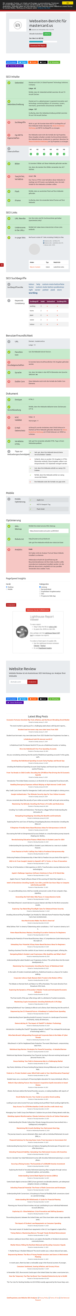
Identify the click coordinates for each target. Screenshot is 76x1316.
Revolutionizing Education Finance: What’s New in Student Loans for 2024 (38, 839)
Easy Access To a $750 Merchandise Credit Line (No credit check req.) (38, 1106)
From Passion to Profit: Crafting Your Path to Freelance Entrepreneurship (38, 851)
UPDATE (47, 34)
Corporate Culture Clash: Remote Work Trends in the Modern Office (38, 978)
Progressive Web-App (48, 596)
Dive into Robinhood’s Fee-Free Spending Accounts (38, 749)
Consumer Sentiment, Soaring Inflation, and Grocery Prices (38, 1266)
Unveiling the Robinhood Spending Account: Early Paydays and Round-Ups (38, 761)
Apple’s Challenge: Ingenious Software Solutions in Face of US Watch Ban (38, 873)
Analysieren (11, 605)
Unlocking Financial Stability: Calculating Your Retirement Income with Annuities (38, 1152)
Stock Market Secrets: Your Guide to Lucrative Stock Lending (38, 1097)
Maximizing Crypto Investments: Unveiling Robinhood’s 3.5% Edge (38, 1002)
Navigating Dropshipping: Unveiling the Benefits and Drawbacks (38, 816)
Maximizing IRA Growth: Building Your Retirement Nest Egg (38, 1128)
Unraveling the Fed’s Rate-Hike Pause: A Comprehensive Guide (38, 897)
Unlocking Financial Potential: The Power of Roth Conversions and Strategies (38, 1187)
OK (68, 3)
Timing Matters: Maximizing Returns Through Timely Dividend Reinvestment (38, 1233)
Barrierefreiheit (46, 589)
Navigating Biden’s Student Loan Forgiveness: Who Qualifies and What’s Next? (38, 954)
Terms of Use (54, 1298)
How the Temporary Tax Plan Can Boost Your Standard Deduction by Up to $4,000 (38, 1276)
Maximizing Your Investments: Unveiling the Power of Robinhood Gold (38, 966)
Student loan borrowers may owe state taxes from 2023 (38, 729)
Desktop (10, 587)
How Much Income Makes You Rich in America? (38, 920)
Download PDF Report (37, 45)
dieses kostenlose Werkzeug (38, 141)
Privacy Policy (43, 1298)
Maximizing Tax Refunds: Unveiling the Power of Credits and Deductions (38, 804)
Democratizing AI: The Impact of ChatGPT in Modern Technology (38, 1023)
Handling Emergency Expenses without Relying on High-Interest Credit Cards (38, 784)
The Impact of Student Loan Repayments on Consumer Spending (38, 1223)
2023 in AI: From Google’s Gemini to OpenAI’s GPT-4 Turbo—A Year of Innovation (38, 861)
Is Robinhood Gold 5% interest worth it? (38, 739)
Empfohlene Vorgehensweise (50, 591)
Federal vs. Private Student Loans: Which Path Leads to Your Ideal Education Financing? (38, 1073)
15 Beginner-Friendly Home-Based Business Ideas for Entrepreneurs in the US (38, 828)
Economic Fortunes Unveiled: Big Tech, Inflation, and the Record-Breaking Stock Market (38, 720)
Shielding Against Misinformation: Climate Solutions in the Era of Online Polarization (38, 1116)
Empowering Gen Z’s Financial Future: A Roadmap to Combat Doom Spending (38, 1011)
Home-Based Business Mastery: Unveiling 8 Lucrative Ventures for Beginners (38, 932)
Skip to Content (35, 267)
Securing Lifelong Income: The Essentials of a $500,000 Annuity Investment (38, 1164)
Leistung (44, 587)
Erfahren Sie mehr (44, 8)
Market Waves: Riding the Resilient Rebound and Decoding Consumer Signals (38, 1245)
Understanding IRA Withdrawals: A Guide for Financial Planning (38, 1199)
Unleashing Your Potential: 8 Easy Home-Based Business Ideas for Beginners (38, 944)
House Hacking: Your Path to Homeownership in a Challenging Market (38, 1061)
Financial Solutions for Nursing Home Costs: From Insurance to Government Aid (38, 1140)
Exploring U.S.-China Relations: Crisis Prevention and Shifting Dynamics (38, 1211)
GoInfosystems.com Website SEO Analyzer (22, 1298)
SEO (42, 594)
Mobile (10, 589)
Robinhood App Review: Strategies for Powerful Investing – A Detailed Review (38, 1049)
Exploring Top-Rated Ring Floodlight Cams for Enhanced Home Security (38, 909)
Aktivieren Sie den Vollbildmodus (38, 610)
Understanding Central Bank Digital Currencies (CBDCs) (38, 1176)
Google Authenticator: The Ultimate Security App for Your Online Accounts (38, 794)
